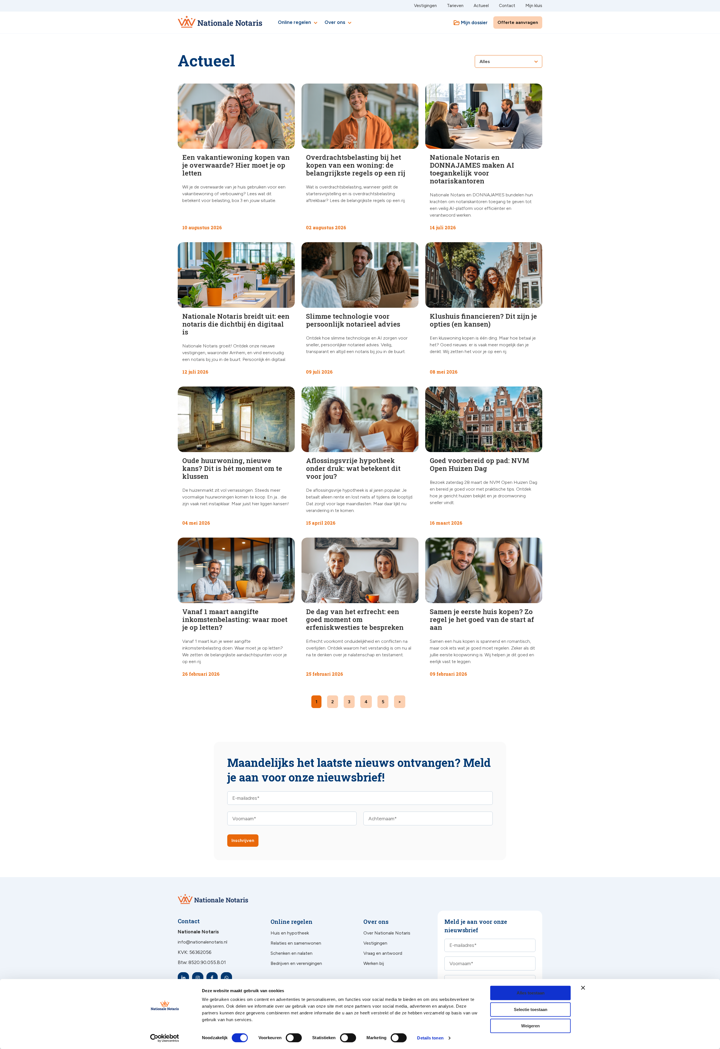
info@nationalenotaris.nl (202, 942)
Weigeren (530, 1025)
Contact (507, 5)
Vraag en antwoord (382, 953)
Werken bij (373, 963)
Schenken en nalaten (291, 953)
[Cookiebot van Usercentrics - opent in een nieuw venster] (164, 1038)
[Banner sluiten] (583, 988)
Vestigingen (425, 5)
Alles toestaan (530, 992)
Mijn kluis (533, 5)
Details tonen (430, 1037)
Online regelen (298, 22)
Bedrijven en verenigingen (296, 963)
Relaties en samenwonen (296, 943)
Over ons (339, 22)
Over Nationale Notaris (386, 933)
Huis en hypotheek (290, 933)
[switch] (287, 1037)
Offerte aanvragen (518, 22)
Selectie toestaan (530, 1009)
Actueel (481, 5)
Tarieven (455, 5)
